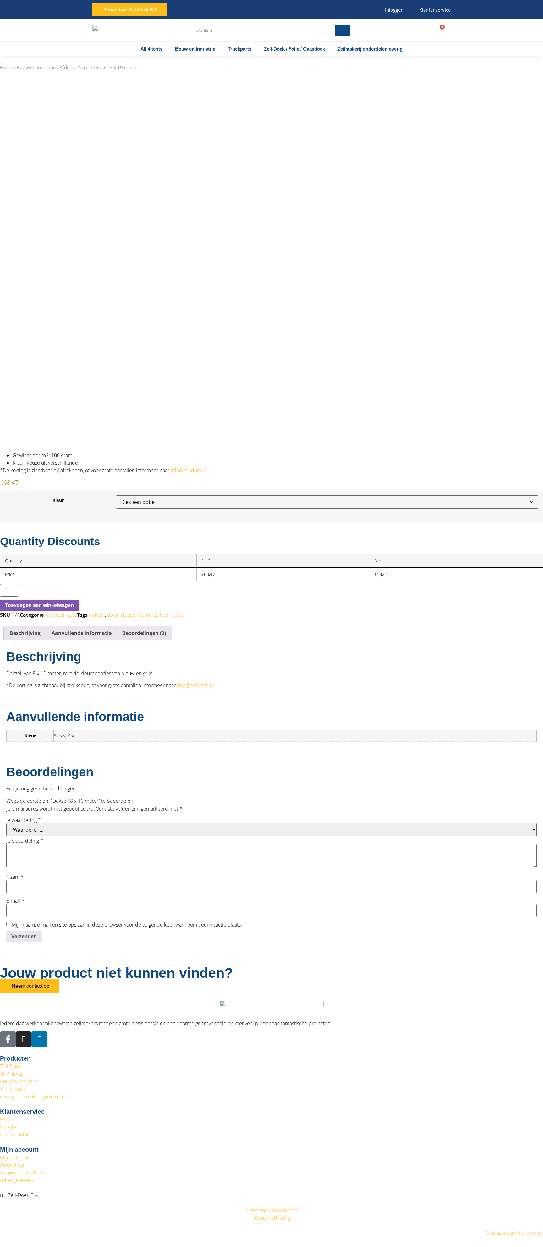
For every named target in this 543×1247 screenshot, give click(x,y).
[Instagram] (23, 1039)
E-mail (15, 900)
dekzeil (97, 614)
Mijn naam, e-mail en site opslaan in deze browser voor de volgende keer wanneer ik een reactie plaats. (127, 924)
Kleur (58, 500)
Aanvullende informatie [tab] (82, 633)
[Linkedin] (39, 1039)
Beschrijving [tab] (25, 633)
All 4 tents (151, 49)
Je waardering (23, 820)
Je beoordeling (24, 840)
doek (112, 614)
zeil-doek (173, 614)
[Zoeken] (342, 30)
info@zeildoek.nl (188, 470)
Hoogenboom (136, 614)
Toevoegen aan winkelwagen (39, 605)
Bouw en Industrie (195, 49)
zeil (157, 614)
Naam (15, 876)
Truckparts (239, 49)
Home (6, 67)
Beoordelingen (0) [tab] (144, 633)
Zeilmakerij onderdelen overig (370, 49)
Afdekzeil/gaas (75, 67)
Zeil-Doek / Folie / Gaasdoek (294, 49)
